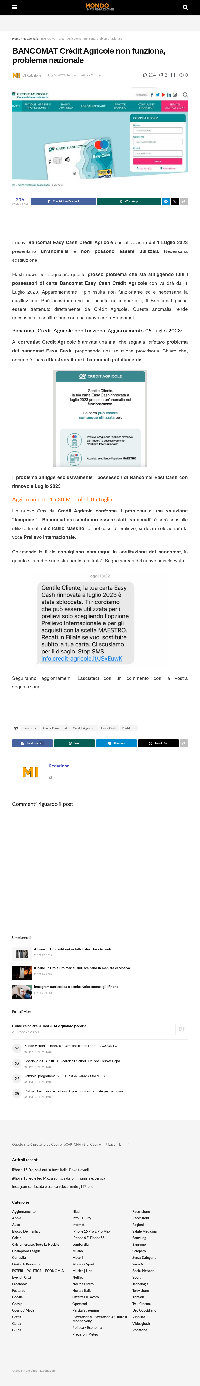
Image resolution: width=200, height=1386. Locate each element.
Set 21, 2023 (44, 993)
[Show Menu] (14, 7)
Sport (136, 1277)
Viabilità (138, 1317)
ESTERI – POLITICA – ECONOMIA (38, 1271)
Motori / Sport (83, 1264)
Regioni (138, 1225)
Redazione (34, 75)
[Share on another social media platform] (184, 201)
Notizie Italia (31, 38)
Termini (123, 1144)
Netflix (77, 1277)
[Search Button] (185, 7)
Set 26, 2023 (44, 974)
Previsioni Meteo (85, 1334)
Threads (138, 1297)
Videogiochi (141, 1324)
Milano (77, 1251)
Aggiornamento (24, 1212)
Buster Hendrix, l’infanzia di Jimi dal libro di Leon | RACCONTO (70, 1046)
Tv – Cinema (141, 1304)
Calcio (16, 1238)
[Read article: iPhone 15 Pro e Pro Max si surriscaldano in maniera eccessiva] (22, 973)
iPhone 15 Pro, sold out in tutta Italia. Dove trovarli (72, 949)
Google (17, 1297)
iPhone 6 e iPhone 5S (88, 1238)
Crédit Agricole (84, 728)
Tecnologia (140, 1284)
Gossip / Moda (23, 1310)
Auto (16, 1225)
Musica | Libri (82, 1271)
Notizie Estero (83, 1284)
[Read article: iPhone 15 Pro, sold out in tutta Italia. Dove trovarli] (22, 954)
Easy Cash (108, 728)
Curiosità (19, 1258)
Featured (18, 1291)
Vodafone (139, 1330)
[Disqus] (100, 872)
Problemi (128, 728)
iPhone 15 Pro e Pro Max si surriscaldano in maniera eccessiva (82, 968)
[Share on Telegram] (166, 201)
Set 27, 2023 (44, 955)
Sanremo (139, 1244)
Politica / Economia (87, 1328)
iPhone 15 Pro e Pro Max (91, 1231)
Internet (78, 1225)
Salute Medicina (144, 1231)
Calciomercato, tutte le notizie (35, 1244)
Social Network (143, 1271)
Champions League (26, 1251)
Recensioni (140, 1218)
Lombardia (80, 1244)
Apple (16, 1218)
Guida (16, 1324)
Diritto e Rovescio (26, 1264)
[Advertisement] (100, 22)
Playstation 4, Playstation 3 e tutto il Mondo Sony (99, 1319)
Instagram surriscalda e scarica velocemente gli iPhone (76, 987)
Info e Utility (81, 1218)
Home (16, 38)
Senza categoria (144, 1258)
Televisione (140, 1291)
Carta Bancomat (55, 728)
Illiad (76, 1212)
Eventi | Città (21, 1277)
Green (16, 1317)
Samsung (139, 1238)
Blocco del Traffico (26, 1231)
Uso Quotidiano (144, 1310)
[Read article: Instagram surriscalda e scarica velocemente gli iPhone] (22, 992)
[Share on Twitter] (175, 201)
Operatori (79, 1304)
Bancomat (30, 728)
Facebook (19, 1284)
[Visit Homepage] (100, 7)
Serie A (137, 1264)
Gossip (17, 1304)
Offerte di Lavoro (85, 1297)
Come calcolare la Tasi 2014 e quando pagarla (49, 1026)
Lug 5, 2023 (56, 75)
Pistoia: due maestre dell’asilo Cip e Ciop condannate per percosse (73, 1091)
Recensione (141, 1212)
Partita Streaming (85, 1310)
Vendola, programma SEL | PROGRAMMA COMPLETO (65, 1076)
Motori (77, 1258)
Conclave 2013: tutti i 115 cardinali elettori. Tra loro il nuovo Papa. (72, 1061)
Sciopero (139, 1251)
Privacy (110, 1144)
